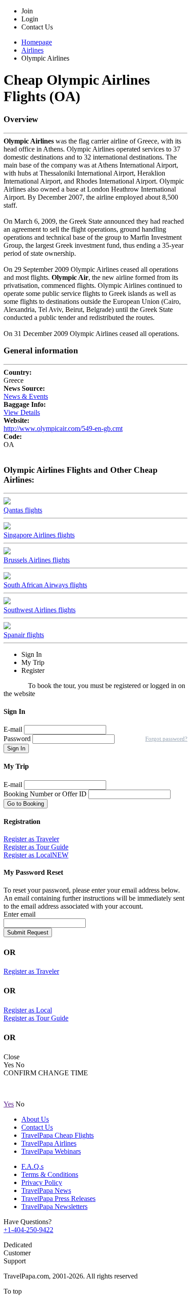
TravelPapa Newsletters (54, 1206)
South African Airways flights (45, 585)
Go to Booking (25, 803)
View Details (22, 412)
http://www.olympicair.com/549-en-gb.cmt (63, 428)
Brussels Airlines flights (37, 560)
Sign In (16, 748)
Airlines (32, 50)
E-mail (13, 729)
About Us (35, 1119)
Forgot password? (166, 738)
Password (18, 738)
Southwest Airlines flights (40, 610)
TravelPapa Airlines (48, 1143)
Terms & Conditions (49, 1174)
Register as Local (36, 855)
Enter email (20, 914)
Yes (9, 1104)
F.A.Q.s (32, 1166)
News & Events (26, 396)
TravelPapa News (46, 1190)
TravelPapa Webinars (51, 1151)
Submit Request (27, 932)
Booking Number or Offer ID (45, 794)
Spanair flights (24, 635)
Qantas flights (23, 510)
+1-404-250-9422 (28, 1229)
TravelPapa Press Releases (58, 1198)
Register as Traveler (31, 839)
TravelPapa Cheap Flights (57, 1135)
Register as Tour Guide (36, 847)
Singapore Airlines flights (39, 535)
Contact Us (37, 1127)
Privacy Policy (41, 1182)
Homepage (36, 42)
